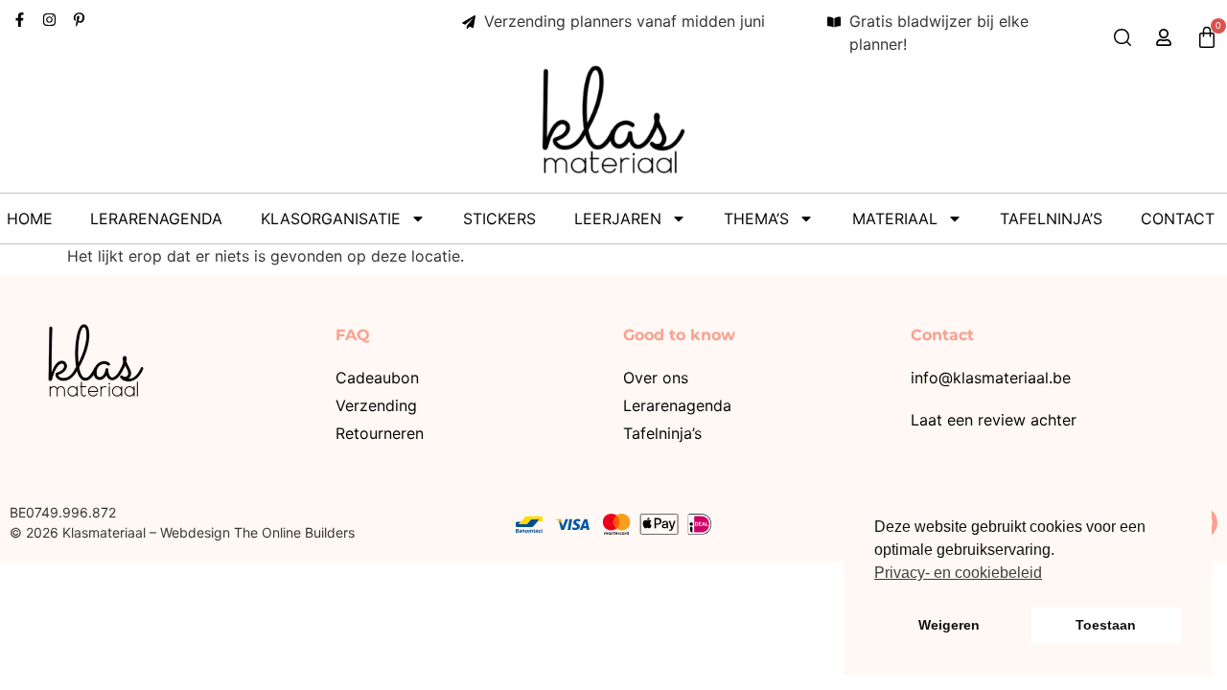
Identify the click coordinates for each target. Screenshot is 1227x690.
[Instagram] (49, 20)
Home (30, 218)
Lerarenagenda (156, 218)
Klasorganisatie (331, 218)
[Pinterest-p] (79, 20)
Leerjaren (617, 218)
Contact (1178, 218)
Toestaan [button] (1106, 624)
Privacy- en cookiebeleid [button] (958, 572)
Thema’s (756, 218)
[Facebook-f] (20, 20)
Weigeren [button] (949, 624)
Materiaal (895, 218)
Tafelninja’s (1051, 218)
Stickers (499, 218)
